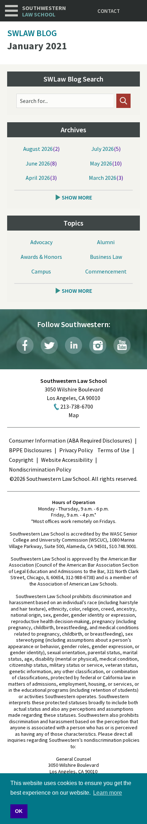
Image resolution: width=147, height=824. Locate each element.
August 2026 (38, 148)
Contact (108, 11)
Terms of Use (113, 450)
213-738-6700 (76, 406)
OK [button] (18, 811)
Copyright (21, 459)
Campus (41, 271)
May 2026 (101, 163)
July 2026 (102, 148)
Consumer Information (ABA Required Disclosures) (70, 440)
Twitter (49, 345)
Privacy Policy (76, 450)
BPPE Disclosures (30, 450)
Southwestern (44, 11)
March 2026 (102, 177)
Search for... (34, 101)
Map (74, 415)
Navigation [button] (11, 10)
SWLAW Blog (32, 33)
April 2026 (38, 177)
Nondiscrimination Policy (40, 469)
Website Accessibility (66, 459)
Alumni (106, 242)
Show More (77, 197)
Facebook (25, 345)
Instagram (97, 345)
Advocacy (41, 242)
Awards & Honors (41, 256)
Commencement (106, 271)
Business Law (106, 256)
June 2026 (38, 163)
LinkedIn (73, 345)
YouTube (122, 345)
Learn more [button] (107, 793)
